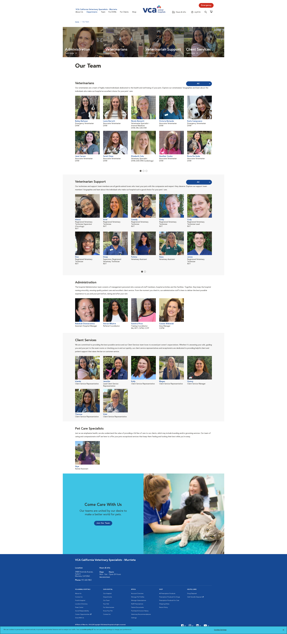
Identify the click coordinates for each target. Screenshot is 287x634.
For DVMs (112, 12)
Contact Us (78, 597)
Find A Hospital (80, 600)
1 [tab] (140, 171)
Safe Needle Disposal (194, 597)
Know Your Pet (108, 611)
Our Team (106, 600)
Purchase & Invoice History (139, 611)
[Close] (283, 629)
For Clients (124, 12)
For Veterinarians (108, 607)
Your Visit (106, 604)
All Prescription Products (167, 593)
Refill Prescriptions (137, 604)
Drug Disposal (192, 593)
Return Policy (163, 607)
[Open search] (206, 12)
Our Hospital (107, 593)
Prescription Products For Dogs (169, 597)
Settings (134, 618)
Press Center (79, 607)
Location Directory (81, 604)
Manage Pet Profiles (137, 597)
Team (103, 12)
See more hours (104, 577)
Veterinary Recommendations (141, 614)
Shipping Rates (164, 604)
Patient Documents (137, 607)
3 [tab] (146, 171)
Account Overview (137, 593)
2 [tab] (143, 171)
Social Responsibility (82, 611)
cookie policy (87, 629)
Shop (134, 12)
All (198, 84)
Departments (92, 12)
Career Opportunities (82, 615)
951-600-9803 (87, 580)
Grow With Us (79, 618)
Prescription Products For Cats (169, 600)
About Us (79, 12)
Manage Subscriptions (138, 600)
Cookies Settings (220, 630)
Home (77, 22)
